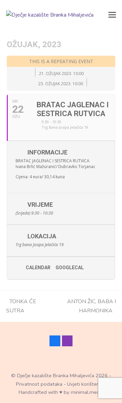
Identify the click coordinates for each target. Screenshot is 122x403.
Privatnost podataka (39, 384)
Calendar (38, 267)
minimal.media (87, 392)
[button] (112, 15)
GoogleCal (70, 267)
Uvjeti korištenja (85, 384)
